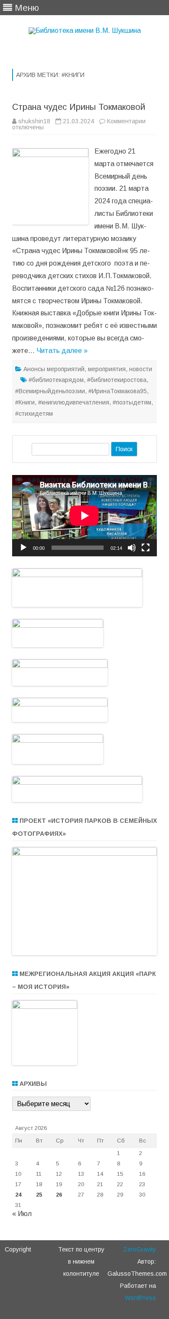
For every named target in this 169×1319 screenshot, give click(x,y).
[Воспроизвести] (23, 547)
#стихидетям (34, 413)
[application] (84, 515)
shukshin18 (34, 121)
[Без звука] (131, 547)
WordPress (140, 1297)
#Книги (25, 402)
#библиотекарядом (56, 379)
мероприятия (107, 369)
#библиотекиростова (116, 379)
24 (18, 1194)
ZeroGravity (139, 1249)
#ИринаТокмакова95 (117, 391)
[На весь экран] (145, 547)
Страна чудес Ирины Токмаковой (78, 107)
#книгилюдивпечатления (73, 402)
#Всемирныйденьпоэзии (50, 391)
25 (39, 1194)
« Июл (22, 1213)
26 (59, 1194)
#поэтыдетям (132, 402)
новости (140, 369)
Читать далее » (62, 350)
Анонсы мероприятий (53, 369)
